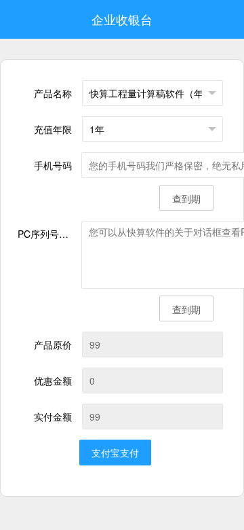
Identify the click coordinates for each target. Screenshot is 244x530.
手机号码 (53, 165)
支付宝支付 (115, 452)
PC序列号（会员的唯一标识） (50, 234)
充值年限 (53, 129)
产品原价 (53, 344)
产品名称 (53, 93)
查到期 (186, 198)
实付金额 (53, 416)
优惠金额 (53, 380)
